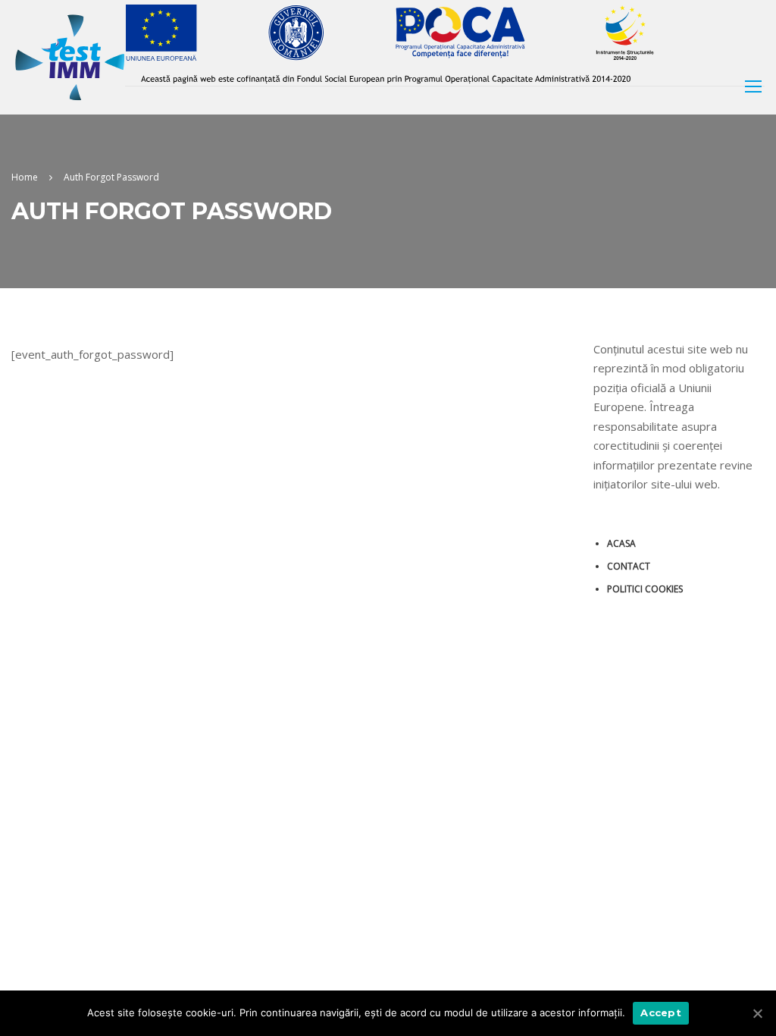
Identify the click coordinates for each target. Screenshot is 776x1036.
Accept (660, 1012)
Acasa (621, 543)
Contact (628, 566)
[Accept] (757, 1013)
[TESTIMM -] (69, 57)
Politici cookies (645, 588)
